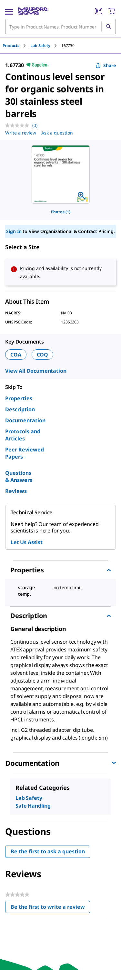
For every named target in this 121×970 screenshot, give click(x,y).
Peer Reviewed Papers (24, 453)
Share (109, 65)
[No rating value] (18, 125)
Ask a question (57, 133)
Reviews (16, 491)
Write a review (20, 133)
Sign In (13, 231)
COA (15, 354)
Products (11, 45)
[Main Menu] (9, 11)
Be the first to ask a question (48, 851)
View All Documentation (35, 371)
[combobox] (60, 27)
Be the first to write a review (50, 908)
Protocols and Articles (22, 435)
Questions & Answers (18, 476)
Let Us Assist (27, 542)
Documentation (25, 420)
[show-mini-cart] (111, 11)
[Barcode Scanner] (98, 11)
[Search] (108, 26)
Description (20, 409)
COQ (42, 354)
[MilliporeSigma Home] (32, 11)
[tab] (16, 45)
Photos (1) (60, 212)
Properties (18, 398)
